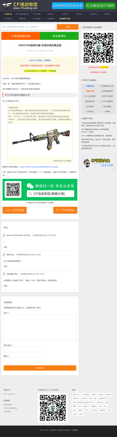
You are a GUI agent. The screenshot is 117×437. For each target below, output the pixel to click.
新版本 (80, 410)
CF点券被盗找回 (107, 91)
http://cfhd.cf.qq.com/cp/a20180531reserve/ (39, 167)
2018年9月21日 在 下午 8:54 (44, 235)
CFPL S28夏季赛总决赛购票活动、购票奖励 (96, 136)
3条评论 (51, 51)
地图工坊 (86, 406)
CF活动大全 (90, 86)
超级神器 (102, 410)
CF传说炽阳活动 (20, 36)
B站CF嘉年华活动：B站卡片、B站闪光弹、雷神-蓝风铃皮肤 (98, 140)
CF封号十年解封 (107, 96)
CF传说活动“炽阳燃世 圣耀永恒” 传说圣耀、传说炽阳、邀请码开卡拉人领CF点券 (98, 124)
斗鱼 (79, 406)
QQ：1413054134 (9, 394)
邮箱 (6, 356)
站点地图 (75, 430)
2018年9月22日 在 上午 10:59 (28, 254)
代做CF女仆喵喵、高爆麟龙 (40, 60)
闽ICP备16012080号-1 (64, 430)
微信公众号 (76, 394)
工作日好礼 (94, 410)
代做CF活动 (90, 91)
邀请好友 (108, 394)
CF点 (109, 410)
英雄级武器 (102, 398)
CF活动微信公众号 (107, 86)
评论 (6, 313)
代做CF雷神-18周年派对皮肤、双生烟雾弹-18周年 (40, 65)
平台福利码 (85, 394)
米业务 (75, 414)
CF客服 (107, 111)
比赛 (90, 398)
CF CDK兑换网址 (107, 101)
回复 (5, 247)
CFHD (86, 410)
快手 (81, 414)
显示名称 (8, 345)
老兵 (105, 406)
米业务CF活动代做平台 (11, 408)
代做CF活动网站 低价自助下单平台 (83, 402)
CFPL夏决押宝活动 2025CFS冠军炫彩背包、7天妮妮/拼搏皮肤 (98, 147)
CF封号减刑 (107, 106)
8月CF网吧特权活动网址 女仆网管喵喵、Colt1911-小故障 (95, 130)
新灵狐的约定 (90, 101)
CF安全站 (90, 111)
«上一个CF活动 (14, 210)
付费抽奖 (94, 406)
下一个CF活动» (65, 210)
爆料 (74, 406)
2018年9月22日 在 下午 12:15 (32, 274)
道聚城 (94, 394)
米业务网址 (59, 36)
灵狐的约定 (100, 402)
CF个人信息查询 (90, 96)
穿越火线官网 (8, 405)
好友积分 (101, 394)
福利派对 (75, 398)
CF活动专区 (19, 6)
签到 (95, 398)
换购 (107, 402)
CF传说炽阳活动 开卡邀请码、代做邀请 (40, 71)
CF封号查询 (90, 106)
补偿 (100, 406)
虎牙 (74, 410)
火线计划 (83, 398)
